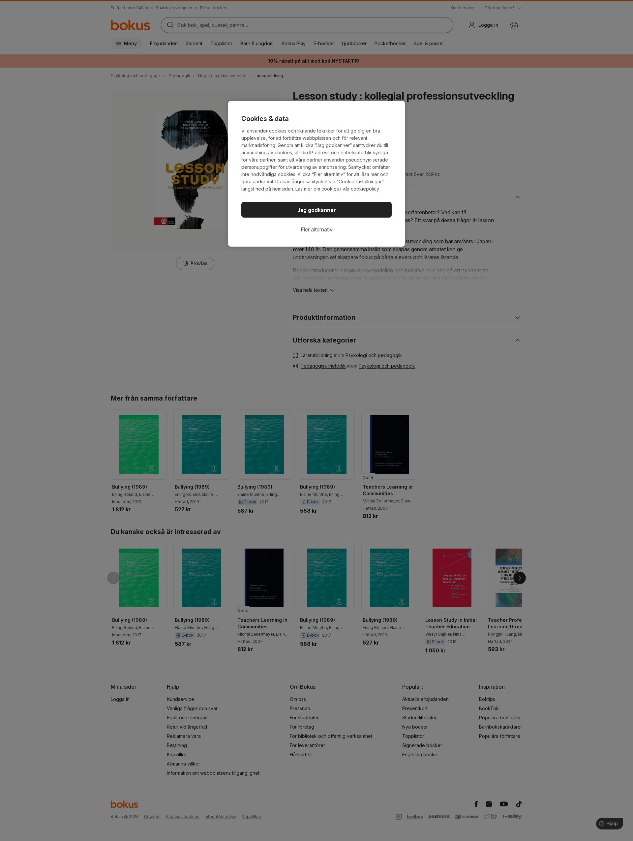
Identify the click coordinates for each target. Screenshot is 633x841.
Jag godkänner (316, 210)
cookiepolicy (365, 189)
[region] (316, 174)
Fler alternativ (317, 229)
